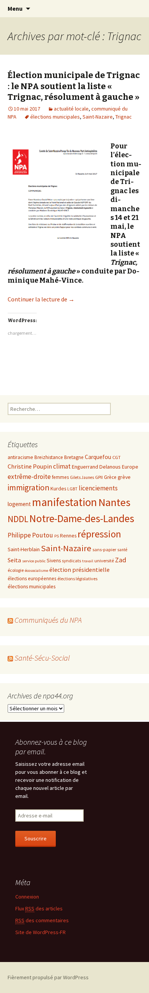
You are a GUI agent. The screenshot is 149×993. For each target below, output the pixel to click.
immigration (28, 487)
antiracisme (20, 457)
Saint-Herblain (24, 549)
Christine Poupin (30, 466)
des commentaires (42, 920)
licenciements (98, 488)
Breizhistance (48, 457)
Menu (15, 8)
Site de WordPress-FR (40, 932)
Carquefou (98, 457)
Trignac (123, 116)
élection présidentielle (79, 569)
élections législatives (77, 578)
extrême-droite (29, 476)
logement (19, 504)
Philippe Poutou (30, 535)
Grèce (110, 477)
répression (99, 534)
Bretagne (74, 457)
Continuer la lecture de (41, 299)
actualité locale (71, 108)
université (104, 560)
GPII (99, 477)
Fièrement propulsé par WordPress (48, 977)
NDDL (18, 518)
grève (124, 477)
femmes (60, 477)
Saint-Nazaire (98, 116)
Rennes (68, 535)
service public (33, 560)
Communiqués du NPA (48, 620)
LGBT (72, 489)
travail (87, 560)
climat (62, 466)
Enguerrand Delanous (96, 466)
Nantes (114, 502)
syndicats (71, 560)
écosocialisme (36, 570)
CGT (116, 457)
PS (56, 536)
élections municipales (55, 116)
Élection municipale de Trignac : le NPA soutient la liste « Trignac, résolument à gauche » (74, 86)
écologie (16, 570)
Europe (130, 466)
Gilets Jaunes (82, 477)
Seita (14, 560)
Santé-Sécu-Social (42, 658)
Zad (120, 559)
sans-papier (104, 549)
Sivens (54, 560)
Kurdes (58, 488)
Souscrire (35, 838)
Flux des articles (39, 908)
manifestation (64, 502)
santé (122, 549)
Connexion (27, 896)
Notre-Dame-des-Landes (81, 518)
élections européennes (32, 578)
